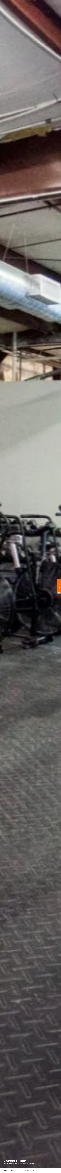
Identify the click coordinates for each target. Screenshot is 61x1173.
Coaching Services (29, 1170)
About (18, 1170)
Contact (12, 1170)
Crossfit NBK (15, 1160)
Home (5, 1170)
